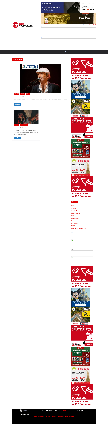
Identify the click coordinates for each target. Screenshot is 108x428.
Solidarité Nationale (75, 213)
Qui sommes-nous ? (39, 416)
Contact (48, 416)
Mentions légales (69, 416)
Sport (42, 52)
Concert (22, 93)
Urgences (73, 208)
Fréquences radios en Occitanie (78, 228)
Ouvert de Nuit (74, 210)
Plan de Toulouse (75, 223)
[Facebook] (78, 416)
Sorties (49, 52)
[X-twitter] (80, 420)
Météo (72, 215)
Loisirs (35, 52)
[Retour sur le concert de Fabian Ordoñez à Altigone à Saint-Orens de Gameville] (41, 78)
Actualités (16, 52)
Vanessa (22, 96)
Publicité (54, 416)
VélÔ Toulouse (74, 225)
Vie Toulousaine (24, 125)
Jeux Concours (58, 52)
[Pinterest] (84, 420)
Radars (73, 220)
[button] (20, 52)
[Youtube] (86, 416)
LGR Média (63, 410)
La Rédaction (23, 127)
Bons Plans (27, 52)
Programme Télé (75, 218)
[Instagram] (82, 416)
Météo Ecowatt (74, 205)
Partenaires (61, 416)
